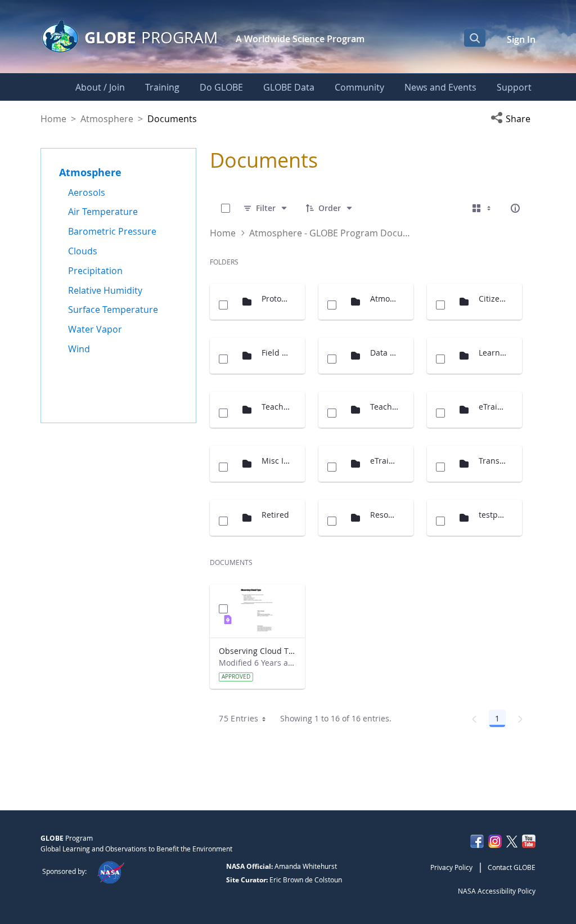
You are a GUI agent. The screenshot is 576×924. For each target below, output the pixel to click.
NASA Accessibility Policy (497, 890)
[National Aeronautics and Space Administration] (110, 871)
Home (53, 119)
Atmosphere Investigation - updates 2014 (384, 298)
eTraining (493, 406)
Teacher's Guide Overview (384, 406)
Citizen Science (493, 298)
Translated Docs (493, 460)
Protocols (276, 298)
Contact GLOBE (512, 867)
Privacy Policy (451, 867)
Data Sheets (384, 352)
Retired (275, 514)
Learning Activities (493, 352)
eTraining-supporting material (384, 460)
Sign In (521, 39)
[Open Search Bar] (474, 38)
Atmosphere (106, 119)
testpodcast (493, 514)
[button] (513, 118)
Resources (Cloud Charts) (384, 514)
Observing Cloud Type (257, 650)
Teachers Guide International (276, 406)
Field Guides (276, 352)
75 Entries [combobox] (239, 718)
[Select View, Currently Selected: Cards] (482, 208)
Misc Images (276, 460)
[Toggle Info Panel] (515, 208)
